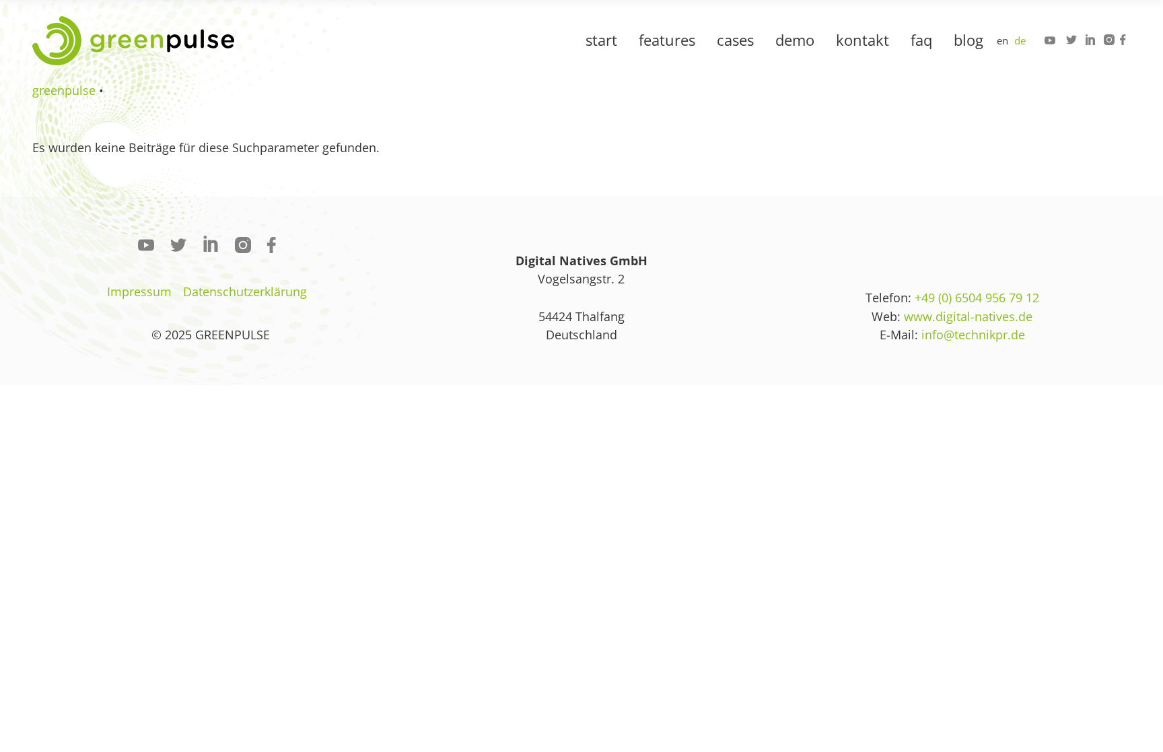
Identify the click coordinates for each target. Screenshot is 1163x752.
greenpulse (64, 90)
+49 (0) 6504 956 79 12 (977, 297)
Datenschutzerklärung (245, 291)
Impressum (139, 291)
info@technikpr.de (973, 335)
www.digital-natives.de (968, 316)
